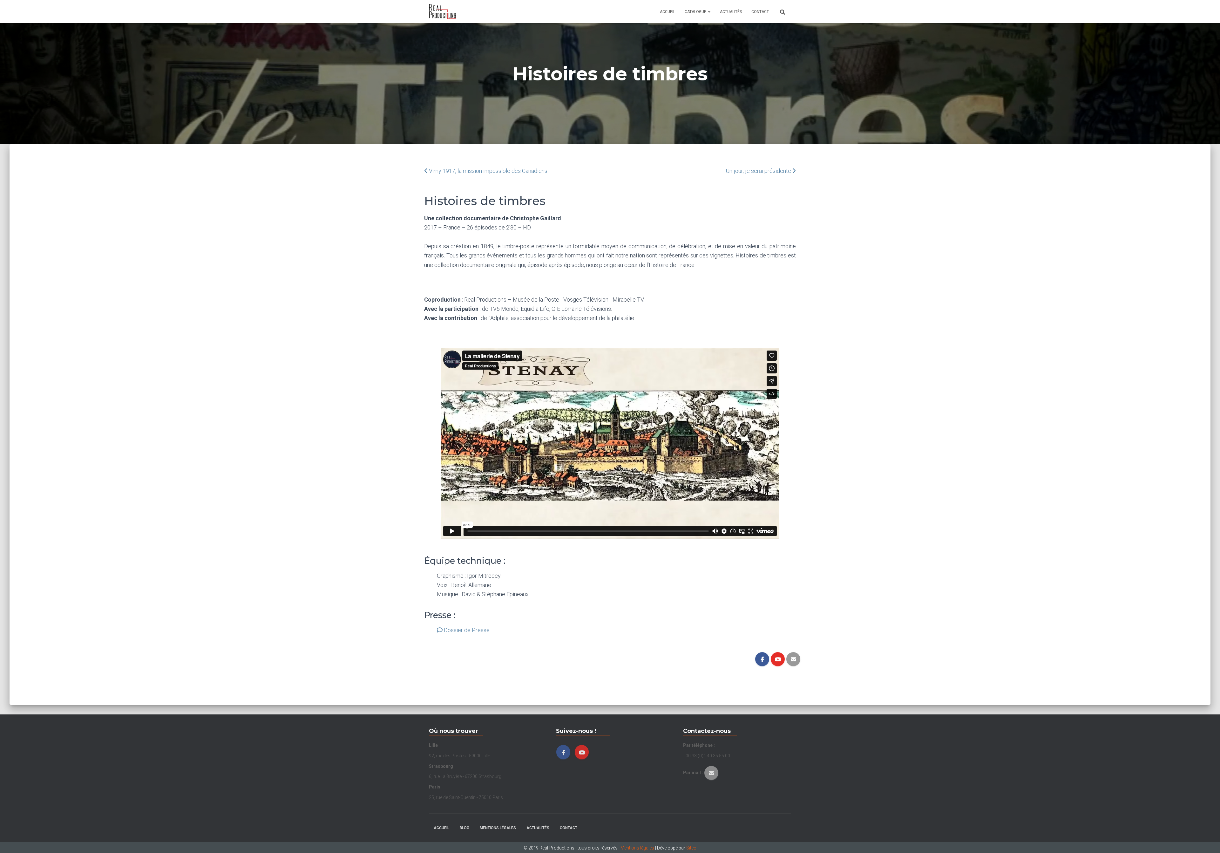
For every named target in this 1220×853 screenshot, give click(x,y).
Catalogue (696, 12)
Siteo (691, 847)
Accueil (667, 12)
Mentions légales (498, 828)
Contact (760, 12)
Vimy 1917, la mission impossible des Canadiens (488, 170)
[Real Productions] (442, 11)
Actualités (731, 12)
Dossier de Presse (466, 630)
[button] (708, 12)
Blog (464, 828)
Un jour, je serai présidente (758, 170)
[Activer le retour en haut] (1207, 840)
